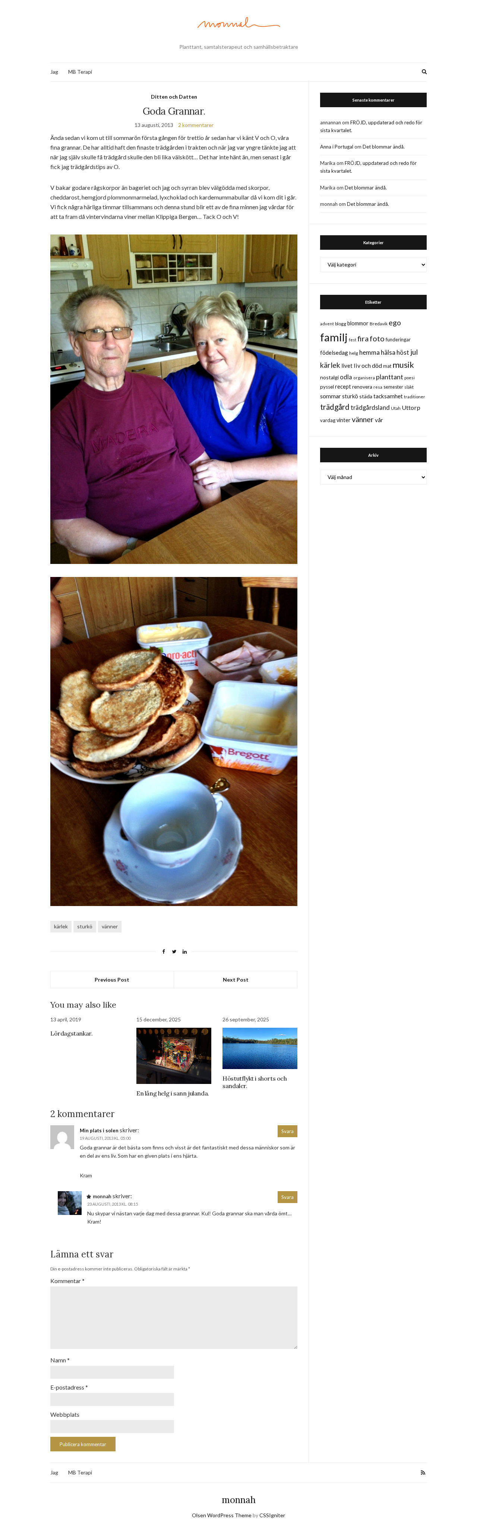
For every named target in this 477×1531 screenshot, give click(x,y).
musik (403, 365)
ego (395, 322)
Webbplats (64, 1414)
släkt (409, 387)
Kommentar (67, 1280)
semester (393, 387)
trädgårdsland (370, 407)
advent (327, 323)
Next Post (236, 979)
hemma (369, 352)
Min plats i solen (99, 1130)
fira (363, 338)
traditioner (414, 396)
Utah (396, 408)
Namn (60, 1359)
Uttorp (411, 407)
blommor (358, 323)
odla (346, 376)
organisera (364, 377)
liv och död (368, 365)
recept (343, 386)
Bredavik (379, 323)
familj (334, 337)
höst (403, 352)
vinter (344, 420)
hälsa (388, 352)
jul (414, 352)
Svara (287, 1131)
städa (365, 396)
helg (353, 353)
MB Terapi (80, 71)
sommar (330, 395)
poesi (409, 377)
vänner (110, 926)
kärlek (61, 926)
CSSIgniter (272, 1515)
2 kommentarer (196, 125)
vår (379, 420)
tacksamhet (388, 396)
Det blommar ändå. (384, 147)
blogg (340, 323)
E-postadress (69, 1387)
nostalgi (329, 377)
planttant (389, 377)
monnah (239, 1500)
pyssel (327, 387)
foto (377, 338)
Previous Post (112, 979)
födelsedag (334, 352)
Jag (54, 71)
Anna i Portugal (336, 147)
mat (387, 366)
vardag (327, 420)
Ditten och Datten (174, 96)
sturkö (84, 926)
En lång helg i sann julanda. (172, 1093)
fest (352, 339)
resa (377, 387)
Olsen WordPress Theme (222, 1515)
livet (347, 365)
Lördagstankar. (71, 1033)
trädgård (335, 406)
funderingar (398, 339)
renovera (362, 386)
